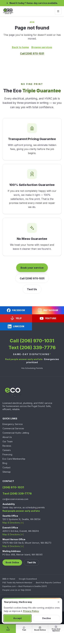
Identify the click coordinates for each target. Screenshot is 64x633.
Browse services (41, 47)
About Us (7, 437)
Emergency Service (12, 424)
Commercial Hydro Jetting (15, 432)
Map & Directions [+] (13, 522)
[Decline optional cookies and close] (58, 602)
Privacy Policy (31, 611)
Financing (7, 454)
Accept (17, 618)
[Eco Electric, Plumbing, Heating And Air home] (8, 11)
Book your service (32, 267)
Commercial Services (13, 428)
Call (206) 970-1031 (32, 53)
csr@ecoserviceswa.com (15, 499)
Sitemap (6, 471)
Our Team (7, 441)
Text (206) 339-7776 (32, 347)
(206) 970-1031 (13, 487)
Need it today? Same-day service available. (33, 3)
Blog (4, 463)
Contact (6, 467)
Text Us (32, 289)
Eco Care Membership (13, 458)
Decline (46, 618)
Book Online (12, 562)
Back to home (20, 47)
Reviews (6, 445)
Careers (6, 450)
